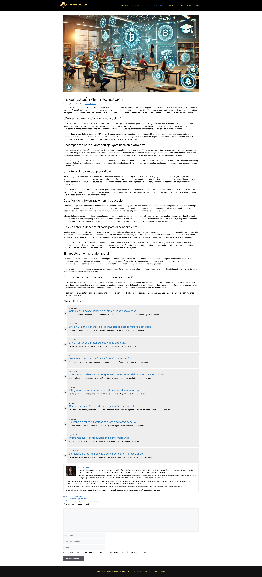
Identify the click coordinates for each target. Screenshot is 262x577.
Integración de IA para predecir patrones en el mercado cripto (105, 390)
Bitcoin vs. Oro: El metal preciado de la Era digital (98, 342)
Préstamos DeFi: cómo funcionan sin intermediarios (99, 437)
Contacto (147, 571)
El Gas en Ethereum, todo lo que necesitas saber (82, 501)
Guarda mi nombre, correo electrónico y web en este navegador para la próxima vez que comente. (106, 552)
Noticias (198, 5)
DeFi (189, 5)
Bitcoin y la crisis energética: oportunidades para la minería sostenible (110, 326)
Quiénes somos (159, 571)
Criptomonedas (138, 5)
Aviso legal (101, 571)
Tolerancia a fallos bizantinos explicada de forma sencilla (102, 421)
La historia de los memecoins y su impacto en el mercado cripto (106, 453)
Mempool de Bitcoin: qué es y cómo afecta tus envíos (100, 358)
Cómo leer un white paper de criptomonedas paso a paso (102, 310)
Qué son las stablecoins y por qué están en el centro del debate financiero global (116, 374)
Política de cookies (134, 571)
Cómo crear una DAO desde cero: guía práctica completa (102, 406)
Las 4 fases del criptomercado (76, 499)
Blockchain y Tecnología (156, 5)
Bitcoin (123, 5)
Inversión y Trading (176, 5)
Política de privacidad (116, 571)
